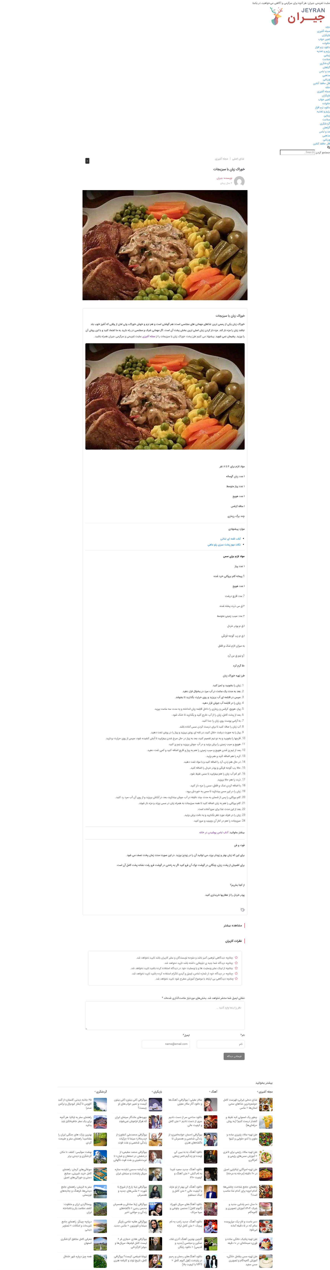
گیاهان (326, 67)
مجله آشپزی (323, 31)
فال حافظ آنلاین (321, 83)
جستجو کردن (323, 153)
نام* (242, 1035)
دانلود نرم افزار (322, 47)
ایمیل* (186, 1035)
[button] (165, 148)
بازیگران (326, 35)
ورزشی (326, 79)
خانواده (326, 43)
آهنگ (213, 1092)
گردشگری (325, 63)
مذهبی (326, 75)
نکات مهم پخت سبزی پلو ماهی (224, 545)
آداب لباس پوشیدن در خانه (213, 832)
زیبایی (327, 55)
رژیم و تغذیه (323, 51)
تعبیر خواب (324, 39)
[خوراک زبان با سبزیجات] (164, 245)
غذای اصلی (238, 159)
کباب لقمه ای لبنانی (230, 539)
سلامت (326, 59)
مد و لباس (324, 71)
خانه (327, 27)
